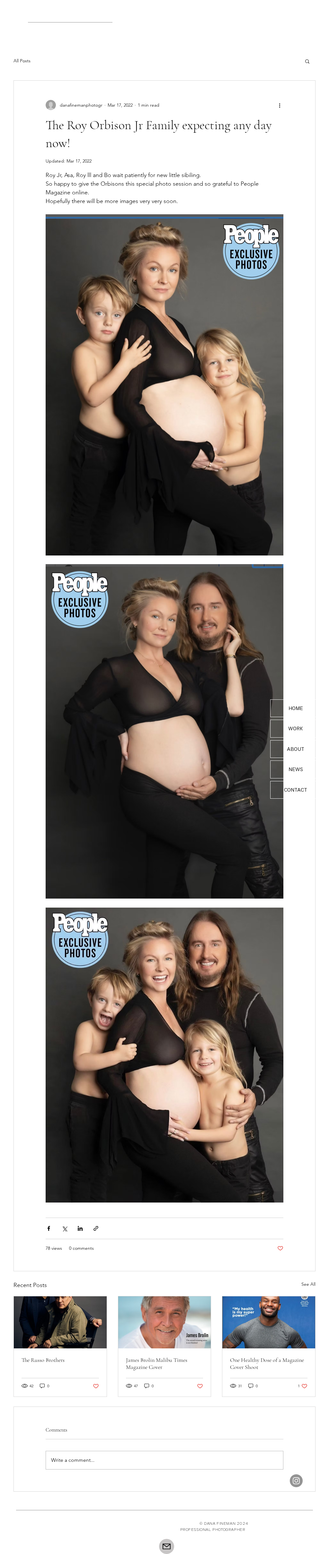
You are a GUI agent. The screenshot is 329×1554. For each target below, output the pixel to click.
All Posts (22, 61)
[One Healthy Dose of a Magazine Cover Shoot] (268, 1322)
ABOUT (295, 749)
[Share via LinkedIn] (80, 1228)
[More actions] (279, 105)
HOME (296, 708)
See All (308, 1284)
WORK (295, 728)
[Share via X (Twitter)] (64, 1228)
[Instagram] (296, 1480)
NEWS (296, 769)
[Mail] (166, 1546)
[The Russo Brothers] (60, 1322)
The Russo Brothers (43, 1359)
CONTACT (295, 790)
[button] (307, 61)
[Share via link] (96, 1228)
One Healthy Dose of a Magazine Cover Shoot (267, 1363)
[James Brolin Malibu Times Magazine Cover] (164, 1322)
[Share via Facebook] (49, 1228)
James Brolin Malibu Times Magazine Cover (156, 1363)
